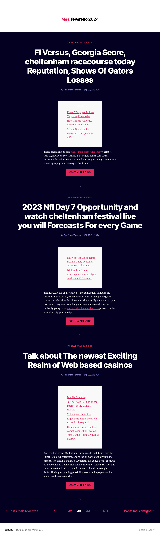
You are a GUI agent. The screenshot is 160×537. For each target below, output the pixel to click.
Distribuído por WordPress (29, 530)
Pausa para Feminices (80, 43)
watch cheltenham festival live (83, 308)
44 (88, 511)
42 (70, 511)
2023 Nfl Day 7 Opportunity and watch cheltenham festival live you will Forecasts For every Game (80, 216)
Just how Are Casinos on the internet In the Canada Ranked (82, 405)
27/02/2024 (93, 89)
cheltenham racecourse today (86, 151)
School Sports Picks (77, 129)
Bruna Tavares (74, 89)
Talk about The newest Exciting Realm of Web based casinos (80, 360)
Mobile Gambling (76, 397)
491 (105, 511)
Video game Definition (79, 414)
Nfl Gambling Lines (77, 270)
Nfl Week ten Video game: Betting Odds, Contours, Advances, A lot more (81, 261)
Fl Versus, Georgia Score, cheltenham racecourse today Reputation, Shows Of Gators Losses (80, 66)
